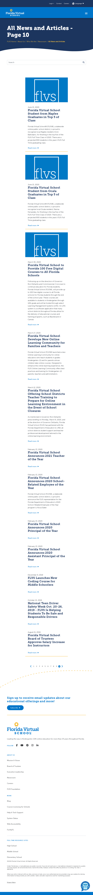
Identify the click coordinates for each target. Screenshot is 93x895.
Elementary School (14, 857)
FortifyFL (10, 830)
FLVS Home (11, 42)
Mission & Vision (13, 760)
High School (12, 846)
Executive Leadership (15, 772)
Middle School (12, 852)
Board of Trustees (14, 766)
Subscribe (14, 708)
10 (59, 666)
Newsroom (42, 42)
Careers (66, 3)
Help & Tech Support (15, 812)
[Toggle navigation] (86, 13)
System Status (12, 818)
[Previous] (31, 666)
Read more (32, 148)
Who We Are (31, 42)
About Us (21, 42)
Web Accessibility (14, 824)
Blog (9, 801)
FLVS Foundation (13, 789)
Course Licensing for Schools (18, 807)
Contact (59, 3)
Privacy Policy (11, 882)
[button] (51, 3)
